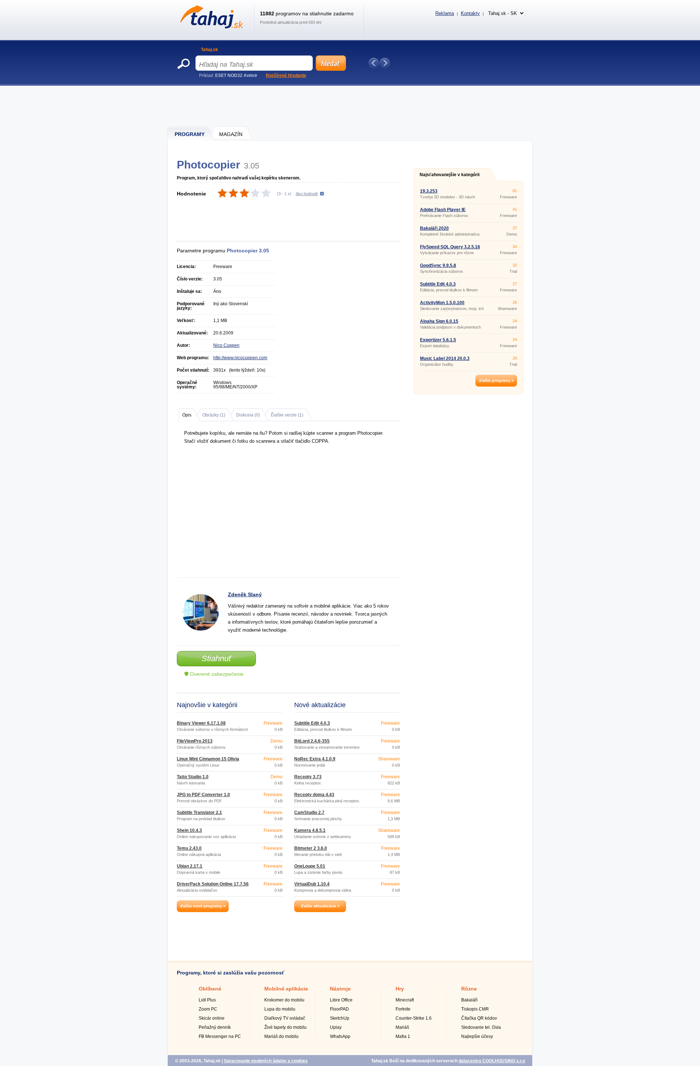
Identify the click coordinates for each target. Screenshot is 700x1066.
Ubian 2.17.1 (189, 866)
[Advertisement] (350, 105)
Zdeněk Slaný (245, 594)
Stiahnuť (217, 658)
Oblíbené (210, 989)
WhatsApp (340, 1036)
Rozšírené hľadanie (286, 75)
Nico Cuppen (226, 345)
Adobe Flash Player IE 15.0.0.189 (443, 212)
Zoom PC (208, 1009)
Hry (400, 989)
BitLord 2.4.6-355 (312, 741)
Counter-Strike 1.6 (414, 1018)
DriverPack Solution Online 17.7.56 (213, 884)
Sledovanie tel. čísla (481, 1027)
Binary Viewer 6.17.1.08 (201, 723)
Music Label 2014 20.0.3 (445, 358)
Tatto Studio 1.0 (193, 776)
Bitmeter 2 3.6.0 (310, 848)
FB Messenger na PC (220, 1036)
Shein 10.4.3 (189, 830)
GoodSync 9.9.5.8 (438, 265)
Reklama (444, 13)
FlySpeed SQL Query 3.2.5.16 (450, 246)
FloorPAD (339, 1009)
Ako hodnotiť (307, 193)
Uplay (336, 1027)
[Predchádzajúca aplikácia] (373, 63)
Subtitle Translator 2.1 (199, 812)
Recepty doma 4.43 (314, 794)
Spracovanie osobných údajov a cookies (266, 1060)
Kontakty (470, 13)
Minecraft (405, 1000)
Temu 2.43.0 (189, 848)
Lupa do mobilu (279, 1009)
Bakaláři (469, 1000)
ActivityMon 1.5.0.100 (442, 302)
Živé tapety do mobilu (285, 1027)
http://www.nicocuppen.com (240, 357)
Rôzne (469, 989)
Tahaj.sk (209, 49)
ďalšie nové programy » (202, 906)
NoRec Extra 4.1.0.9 (314, 758)
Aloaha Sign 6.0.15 (439, 321)
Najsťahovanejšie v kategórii (449, 174)
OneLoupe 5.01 (309, 866)
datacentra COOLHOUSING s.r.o (492, 1060)
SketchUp (339, 1018)
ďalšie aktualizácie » (320, 906)
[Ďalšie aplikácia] (384, 63)
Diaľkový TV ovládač (284, 1018)
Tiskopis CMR (475, 1009)
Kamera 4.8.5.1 (310, 830)
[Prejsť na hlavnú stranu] (210, 27)
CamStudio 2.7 (309, 812)
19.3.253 (429, 191)
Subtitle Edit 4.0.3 (312, 723)
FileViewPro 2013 (195, 741)
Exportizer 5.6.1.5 (438, 339)
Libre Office (341, 1000)
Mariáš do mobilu (281, 1036)
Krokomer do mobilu (284, 1000)
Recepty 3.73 (308, 776)
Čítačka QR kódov (479, 1018)
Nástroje (340, 989)
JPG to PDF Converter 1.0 (203, 794)
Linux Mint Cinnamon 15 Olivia (208, 758)
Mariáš (402, 1027)
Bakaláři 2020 (434, 228)
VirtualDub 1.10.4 (312, 884)
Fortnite (403, 1009)
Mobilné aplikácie (286, 989)
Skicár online (212, 1018)
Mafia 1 (403, 1036)
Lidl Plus (207, 1000)
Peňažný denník (215, 1027)
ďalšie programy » (496, 380)
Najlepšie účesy (477, 1036)
